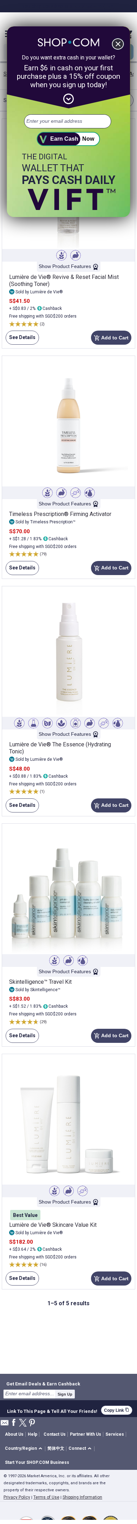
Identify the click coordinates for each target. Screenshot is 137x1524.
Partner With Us (85, 1434)
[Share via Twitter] (23, 1423)
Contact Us (55, 1434)
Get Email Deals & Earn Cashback (43, 1383)
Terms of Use (46, 1497)
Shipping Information (82, 1497)
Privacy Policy (17, 1497)
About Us (14, 1434)
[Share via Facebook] (14, 1423)
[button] (24, 1448)
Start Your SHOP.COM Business (37, 1462)
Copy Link (116, 1410)
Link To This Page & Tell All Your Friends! (52, 1410)
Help (32, 1434)
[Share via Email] (4, 1424)
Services (114, 1434)
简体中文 (55, 1448)
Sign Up (65, 1394)
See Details (20, 339)
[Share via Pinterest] (32, 1423)
